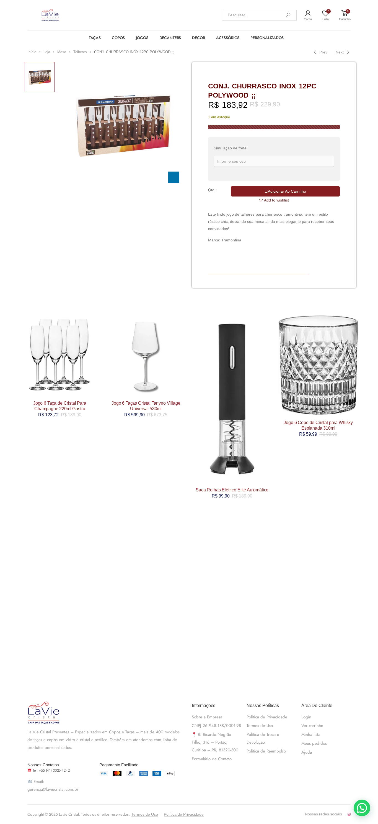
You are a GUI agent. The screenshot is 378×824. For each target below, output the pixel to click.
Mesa (61, 52)
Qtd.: (212, 190)
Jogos (142, 37)
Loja (46, 52)
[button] (362, 808)
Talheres (80, 52)
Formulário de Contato (212, 759)
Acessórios (228, 37)
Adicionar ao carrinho (287, 191)
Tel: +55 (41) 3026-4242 (51, 770)
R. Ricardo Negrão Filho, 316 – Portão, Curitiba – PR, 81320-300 (215, 742)
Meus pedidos (314, 743)
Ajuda (306, 752)
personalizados (267, 37)
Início (31, 52)
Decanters (170, 37)
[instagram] (349, 814)
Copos (118, 37)
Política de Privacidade (267, 717)
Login (306, 717)
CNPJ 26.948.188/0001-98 (216, 726)
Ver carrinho (312, 726)
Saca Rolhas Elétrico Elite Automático (232, 490)
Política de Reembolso (266, 751)
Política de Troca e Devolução (263, 738)
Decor (198, 37)
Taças (95, 37)
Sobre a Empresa (207, 717)
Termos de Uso (260, 726)
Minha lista (310, 734)
